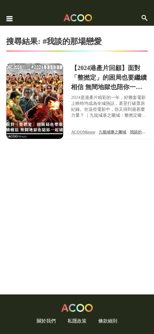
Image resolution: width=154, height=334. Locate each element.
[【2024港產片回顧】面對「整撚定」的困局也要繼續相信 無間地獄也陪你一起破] (34, 101)
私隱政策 (77, 321)
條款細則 (107, 321)
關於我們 (46, 321)
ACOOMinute (83, 132)
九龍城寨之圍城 (112, 132)
